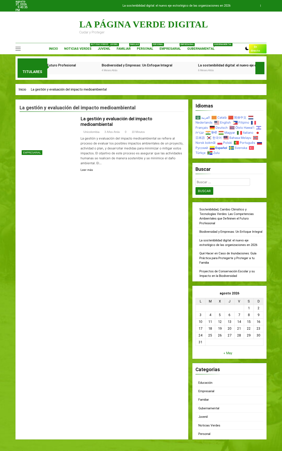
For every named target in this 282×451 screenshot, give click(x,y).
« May (228, 353)
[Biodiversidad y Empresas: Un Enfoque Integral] (76, 70)
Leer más (87, 169)
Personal (146, 47)
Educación (205, 383)
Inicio (53, 49)
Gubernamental (202, 47)
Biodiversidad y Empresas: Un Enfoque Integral (124, 65)
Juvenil (106, 47)
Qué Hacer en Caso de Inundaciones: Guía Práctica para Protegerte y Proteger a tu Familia (227, 257)
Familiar (125, 47)
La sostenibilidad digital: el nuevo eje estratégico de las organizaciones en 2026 (177, 5)
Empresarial (172, 47)
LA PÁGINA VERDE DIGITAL (143, 24)
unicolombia (91, 131)
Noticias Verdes (79, 47)
